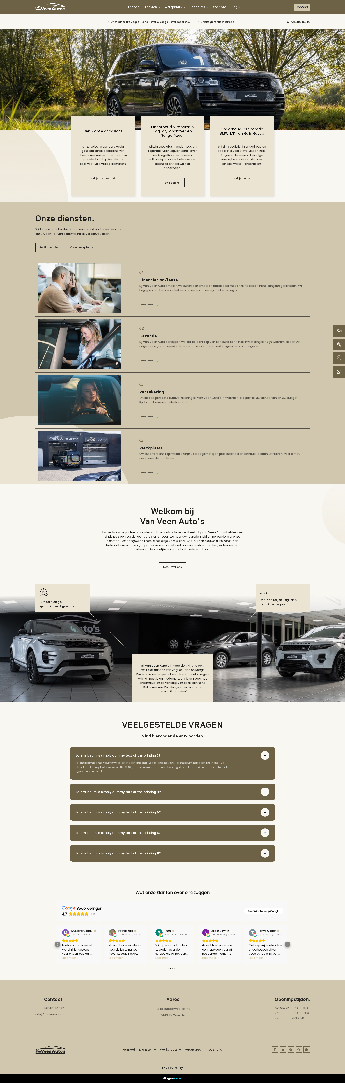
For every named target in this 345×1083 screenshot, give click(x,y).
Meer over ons (172, 567)
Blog (234, 7)
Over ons (220, 7)
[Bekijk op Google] (65, 932)
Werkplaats (173, 7)
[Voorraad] (339, 331)
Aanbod (133, 7)
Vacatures (197, 7)
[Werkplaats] (339, 344)
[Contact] (339, 358)
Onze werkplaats (81, 247)
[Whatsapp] (339, 372)
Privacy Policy (172, 1068)
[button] (57, 944)
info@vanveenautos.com (53, 1014)
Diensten (150, 7)
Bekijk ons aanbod (103, 178)
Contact (301, 7)
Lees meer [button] (69, 958)
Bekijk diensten (49, 247)
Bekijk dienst (173, 183)
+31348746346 (300, 22)
